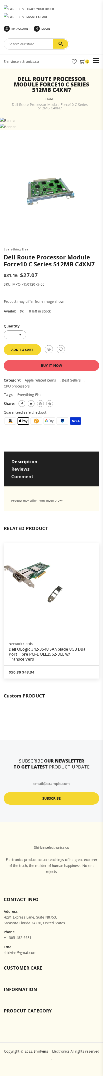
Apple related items (40, 380)
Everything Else (16, 249)
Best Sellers (71, 380)
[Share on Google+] (40, 403)
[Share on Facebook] (21, 403)
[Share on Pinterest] (49, 403)
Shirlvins (41, 1051)
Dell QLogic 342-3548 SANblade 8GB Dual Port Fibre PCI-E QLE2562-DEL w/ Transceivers (47, 654)
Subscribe (51, 798)
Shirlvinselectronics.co (21, 61)
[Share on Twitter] (31, 403)
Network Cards (21, 644)
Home (50, 99)
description (24, 461)
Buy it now (51, 365)
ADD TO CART (22, 349)
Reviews (20, 469)
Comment (22, 476)
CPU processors (17, 386)
